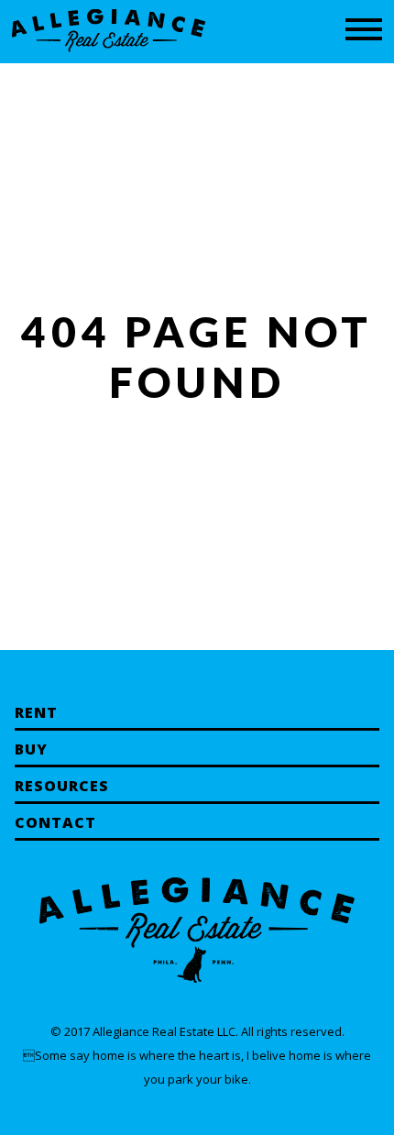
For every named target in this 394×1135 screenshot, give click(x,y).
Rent (36, 712)
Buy (31, 749)
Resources (62, 786)
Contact (55, 822)
